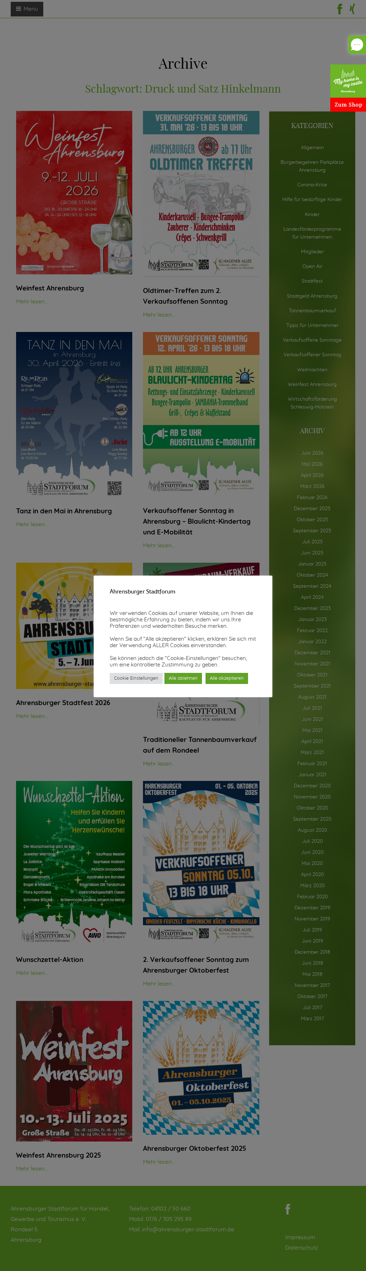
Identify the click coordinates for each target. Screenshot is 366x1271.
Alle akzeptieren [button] (227, 678)
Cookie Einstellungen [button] (136, 678)
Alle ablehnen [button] (183, 678)
